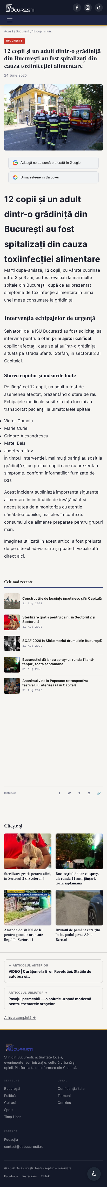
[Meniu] (9, 20)
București (12, 1088)
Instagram (29, 1176)
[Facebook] (77, 7)
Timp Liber (12, 1117)
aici (20, 556)
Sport (8, 1110)
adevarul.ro (42, 548)
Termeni (64, 1095)
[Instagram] (88, 7)
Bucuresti (14, 40)
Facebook (11, 1176)
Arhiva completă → (20, 1017)
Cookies (64, 1103)
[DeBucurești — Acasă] (20, 8)
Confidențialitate (71, 1088)
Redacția (11, 1139)
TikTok (45, 1176)
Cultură (10, 1103)
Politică (10, 1095)
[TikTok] (99, 7)
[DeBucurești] (53, 1047)
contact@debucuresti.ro (23, 1146)
